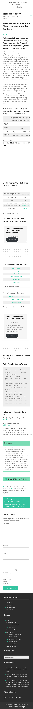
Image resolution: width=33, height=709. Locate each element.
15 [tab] (4, 252)
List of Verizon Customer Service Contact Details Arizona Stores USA (17, 681)
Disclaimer (9, 610)
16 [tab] (5, 252)
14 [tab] (27, 249)
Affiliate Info (10, 632)
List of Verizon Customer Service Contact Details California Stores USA (16, 670)
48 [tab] (18, 256)
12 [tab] (24, 249)
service (18, 491)
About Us (9, 602)
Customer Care (11, 623)
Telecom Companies (15, 625)
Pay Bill (16, 274)
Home (8, 620)
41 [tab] (26, 254)
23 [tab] (18, 252)
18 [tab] (9, 252)
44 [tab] (11, 256)
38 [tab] (20, 254)
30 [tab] (5, 254)
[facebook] (11, 7)
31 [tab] (7, 254)
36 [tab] (16, 254)
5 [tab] (11, 249)
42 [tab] (27, 254)
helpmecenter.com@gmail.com (17, 2)
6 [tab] (13, 249)
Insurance (12, 627)
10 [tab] (20, 249)
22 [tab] (16, 252)
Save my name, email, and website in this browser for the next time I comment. (7, 577)
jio (14, 491)
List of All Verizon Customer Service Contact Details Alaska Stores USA (17, 686)
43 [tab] (9, 256)
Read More (12, 240)
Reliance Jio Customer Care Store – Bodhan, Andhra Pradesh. (14, 231)
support (5, 492)
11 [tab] (22, 249)
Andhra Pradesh (10, 487)
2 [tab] (5, 249)
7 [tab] (15, 249)
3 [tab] (7, 249)
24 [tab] (20, 252)
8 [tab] (16, 249)
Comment (6, 523)
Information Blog (11, 630)
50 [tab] (22, 256)
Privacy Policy (10, 607)
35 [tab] (15, 254)
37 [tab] (18, 254)
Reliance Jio (19, 487)
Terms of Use (13, 644)
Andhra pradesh (18, 489)
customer (10, 491)
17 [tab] (7, 252)
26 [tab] (24, 252)
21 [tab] (15, 252)
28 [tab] (27, 252)
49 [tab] (20, 256)
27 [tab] (26, 252)
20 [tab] (13, 252)
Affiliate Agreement (15, 634)
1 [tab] (4, 249)
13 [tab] (26, 249)
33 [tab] (11, 254)
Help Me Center (12, 13)
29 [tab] (4, 254)
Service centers (16, 268)
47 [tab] (16, 256)
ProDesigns (21, 707)
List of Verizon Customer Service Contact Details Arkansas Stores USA (16, 676)
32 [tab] (9, 254)
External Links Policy (15, 639)
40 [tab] (24, 254)
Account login (17, 279)
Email (5, 554)
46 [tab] (15, 256)
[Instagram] (14, 7)
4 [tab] (9, 249)
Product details (11, 646)
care (25, 489)
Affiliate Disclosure (14, 637)
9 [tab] (18, 249)
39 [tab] (22, 254)
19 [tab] (11, 252)
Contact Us (9, 605)
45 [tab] (13, 256)
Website (5, 562)
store (22, 491)
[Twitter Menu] (16, 7)
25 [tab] (22, 252)
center (5, 491)
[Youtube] (19, 7)
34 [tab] (13, 254)
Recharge (16, 271)
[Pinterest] (22, 7)
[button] (5, 241)
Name (5, 545)
